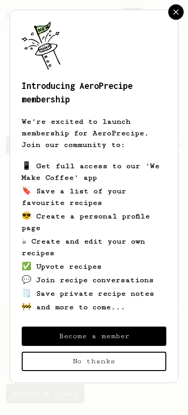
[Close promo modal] (176, 12)
